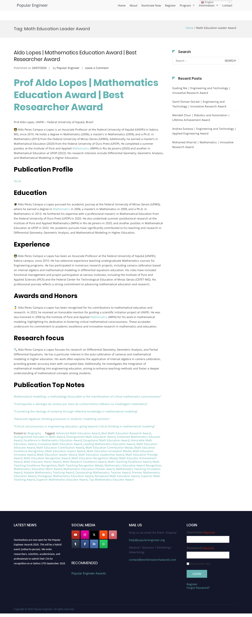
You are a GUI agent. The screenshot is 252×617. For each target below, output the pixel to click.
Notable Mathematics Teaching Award (49, 472)
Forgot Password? (198, 588)
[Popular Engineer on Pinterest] (113, 534)
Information (206, 5)
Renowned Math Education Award (117, 476)
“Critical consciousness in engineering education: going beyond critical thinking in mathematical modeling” (85, 426)
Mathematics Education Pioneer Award (89, 469)
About (133, 5)
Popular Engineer (32, 5)
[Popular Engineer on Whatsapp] (103, 544)
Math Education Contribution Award (60, 447)
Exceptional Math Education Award (106, 440)
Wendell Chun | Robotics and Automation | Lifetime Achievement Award (201, 117)
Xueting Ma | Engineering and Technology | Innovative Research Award (201, 90)
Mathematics (81, 148)
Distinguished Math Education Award (91, 437)
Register (170, 5)
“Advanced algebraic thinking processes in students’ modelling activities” (62, 419)
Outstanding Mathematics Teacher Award (103, 472)
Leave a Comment (96, 68)
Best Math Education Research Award (126, 433)
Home (122, 5)
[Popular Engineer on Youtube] (75, 534)
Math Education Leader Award (57, 454)
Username (201, 532)
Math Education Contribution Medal (109, 447)
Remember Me (200, 564)
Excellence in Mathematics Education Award (53, 440)
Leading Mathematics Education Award (109, 444)
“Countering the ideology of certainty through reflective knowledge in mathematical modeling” (76, 411)
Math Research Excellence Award (84, 461)
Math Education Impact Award (65, 451)
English (208, 2)
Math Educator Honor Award (42, 461)
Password (200, 548)
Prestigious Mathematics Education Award (65, 476)
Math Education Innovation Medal (109, 451)
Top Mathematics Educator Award (111, 479)
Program (185, 5)
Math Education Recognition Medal (94, 458)
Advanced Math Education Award (78, 433)
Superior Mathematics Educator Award (62, 479)
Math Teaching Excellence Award (129, 461)
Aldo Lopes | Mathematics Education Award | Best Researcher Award (75, 56)
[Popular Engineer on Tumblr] (75, 544)
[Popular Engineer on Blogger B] (103, 534)
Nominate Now (151, 5)
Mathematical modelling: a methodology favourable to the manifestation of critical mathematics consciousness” (88, 396)
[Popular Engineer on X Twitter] (94, 534)
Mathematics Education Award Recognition (133, 465)
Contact (227, 5)
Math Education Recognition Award (47, 458)
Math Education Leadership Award (101, 454)
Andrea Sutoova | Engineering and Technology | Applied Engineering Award (204, 131)
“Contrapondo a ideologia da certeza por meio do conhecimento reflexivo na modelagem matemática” (81, 404)
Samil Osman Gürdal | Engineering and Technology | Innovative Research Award (199, 104)
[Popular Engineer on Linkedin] (94, 544)
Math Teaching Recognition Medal (80, 465)
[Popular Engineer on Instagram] (85, 534)
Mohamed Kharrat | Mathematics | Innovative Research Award (202, 144)
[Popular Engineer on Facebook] (85, 544)
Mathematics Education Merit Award (38, 469)
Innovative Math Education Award (60, 444)
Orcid (17, 181)
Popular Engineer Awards (88, 573)
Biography (34, 433)
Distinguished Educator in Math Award (39, 437)
